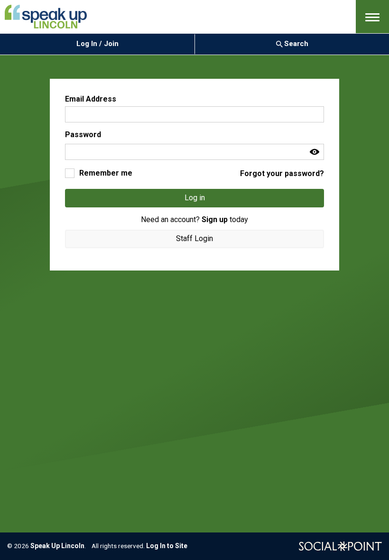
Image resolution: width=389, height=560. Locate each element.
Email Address (90, 98)
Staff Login (194, 238)
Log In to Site (166, 546)
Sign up (215, 219)
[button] (372, 16)
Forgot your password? (282, 173)
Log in (195, 197)
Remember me (105, 172)
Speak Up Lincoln (57, 546)
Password (83, 134)
